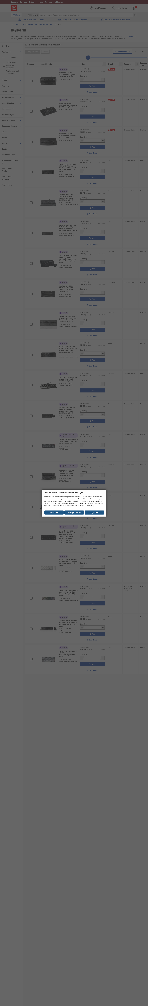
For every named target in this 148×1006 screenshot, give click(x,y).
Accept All (54, 512)
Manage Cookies (74, 512)
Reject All (94, 512)
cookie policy (90, 505)
